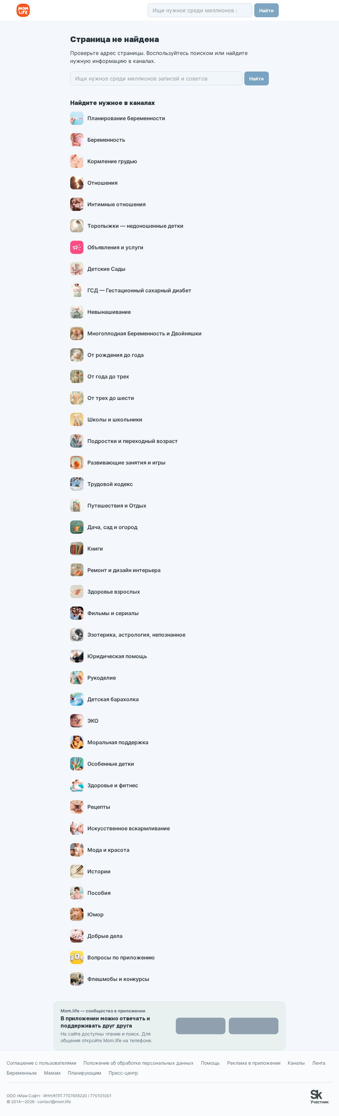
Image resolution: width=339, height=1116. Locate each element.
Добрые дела (104, 936)
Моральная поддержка (117, 742)
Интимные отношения (116, 204)
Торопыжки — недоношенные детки (135, 225)
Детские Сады (106, 269)
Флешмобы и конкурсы (118, 979)
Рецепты (98, 806)
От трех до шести (110, 398)
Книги (95, 548)
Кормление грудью (112, 161)
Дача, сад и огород (112, 527)
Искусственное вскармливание (128, 828)
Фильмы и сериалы (113, 613)
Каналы (296, 1063)
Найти (266, 10)
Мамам (52, 1073)
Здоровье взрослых (113, 591)
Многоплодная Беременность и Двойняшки (144, 333)
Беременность (106, 139)
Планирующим (84, 1073)
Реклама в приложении (253, 1063)
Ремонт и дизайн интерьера (124, 570)
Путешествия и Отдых (116, 505)
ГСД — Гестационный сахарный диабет (139, 290)
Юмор (95, 914)
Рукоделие (101, 677)
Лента (318, 1063)
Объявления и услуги (115, 247)
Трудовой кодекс (110, 484)
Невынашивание (109, 312)
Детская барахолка (113, 699)
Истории (99, 871)
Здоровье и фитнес (112, 785)
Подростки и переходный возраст (132, 441)
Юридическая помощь (117, 656)
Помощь (210, 1063)
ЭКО (92, 720)
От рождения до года (115, 355)
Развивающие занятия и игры (126, 462)
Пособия (99, 893)
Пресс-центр (123, 1073)
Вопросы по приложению (121, 957)
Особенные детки (110, 763)
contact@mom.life (54, 1101)
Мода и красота (108, 850)
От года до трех (108, 376)
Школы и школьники (114, 419)
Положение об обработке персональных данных (138, 1063)
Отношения (102, 182)
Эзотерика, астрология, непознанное (136, 634)
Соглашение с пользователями (41, 1063)
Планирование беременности (126, 118)
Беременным (22, 1073)
